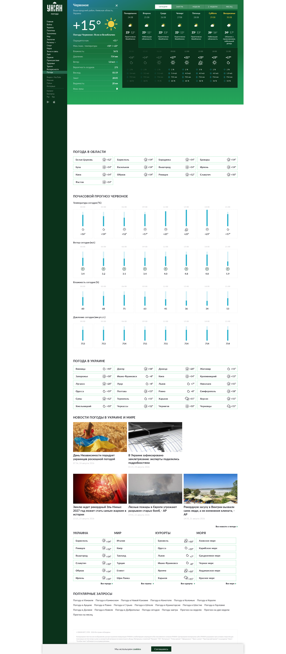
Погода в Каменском (107, 600)
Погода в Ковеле (104, 609)
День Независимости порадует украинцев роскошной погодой (94, 457)
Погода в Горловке (214, 605)
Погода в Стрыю (123, 605)
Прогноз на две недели (216, 609)
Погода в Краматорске (167, 605)
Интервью (51, 86)
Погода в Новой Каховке (134, 600)
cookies (137, 649)
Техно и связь (52, 51)
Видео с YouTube (54, 77)
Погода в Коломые (184, 600)
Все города (106, 583)
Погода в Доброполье (127, 609)
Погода (50, 72)
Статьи (49, 83)
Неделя (196, 7)
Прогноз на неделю (191, 609)
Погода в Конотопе (161, 600)
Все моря (230, 583)
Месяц (229, 7)
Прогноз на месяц (83, 614)
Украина (50, 27)
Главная (50, 21)
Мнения (50, 80)
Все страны (146, 583)
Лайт (49, 54)
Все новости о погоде (226, 526)
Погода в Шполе (144, 605)
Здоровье (51, 63)
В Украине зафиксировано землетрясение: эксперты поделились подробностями (153, 458)
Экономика (51, 33)
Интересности (53, 69)
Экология (51, 39)
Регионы (51, 42)
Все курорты (187, 583)
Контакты (51, 94)
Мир (48, 36)
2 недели (212, 7)
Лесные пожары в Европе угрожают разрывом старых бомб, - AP (152, 508)
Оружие (50, 57)
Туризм (50, 66)
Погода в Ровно (102, 605)
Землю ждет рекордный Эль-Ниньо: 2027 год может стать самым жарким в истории (99, 510)
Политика (51, 30)
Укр (53, 97)
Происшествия (53, 60)
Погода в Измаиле (83, 600)
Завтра (179, 7)
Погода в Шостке (192, 605)
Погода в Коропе (206, 600)
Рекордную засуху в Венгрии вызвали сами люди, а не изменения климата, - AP (209, 510)
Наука (49, 48)
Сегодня (163, 7)
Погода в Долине (82, 609)
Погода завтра (170, 609)
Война (49, 24)
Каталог (50, 91)
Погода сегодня (151, 609)
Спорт (49, 45)
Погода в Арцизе (82, 605)
